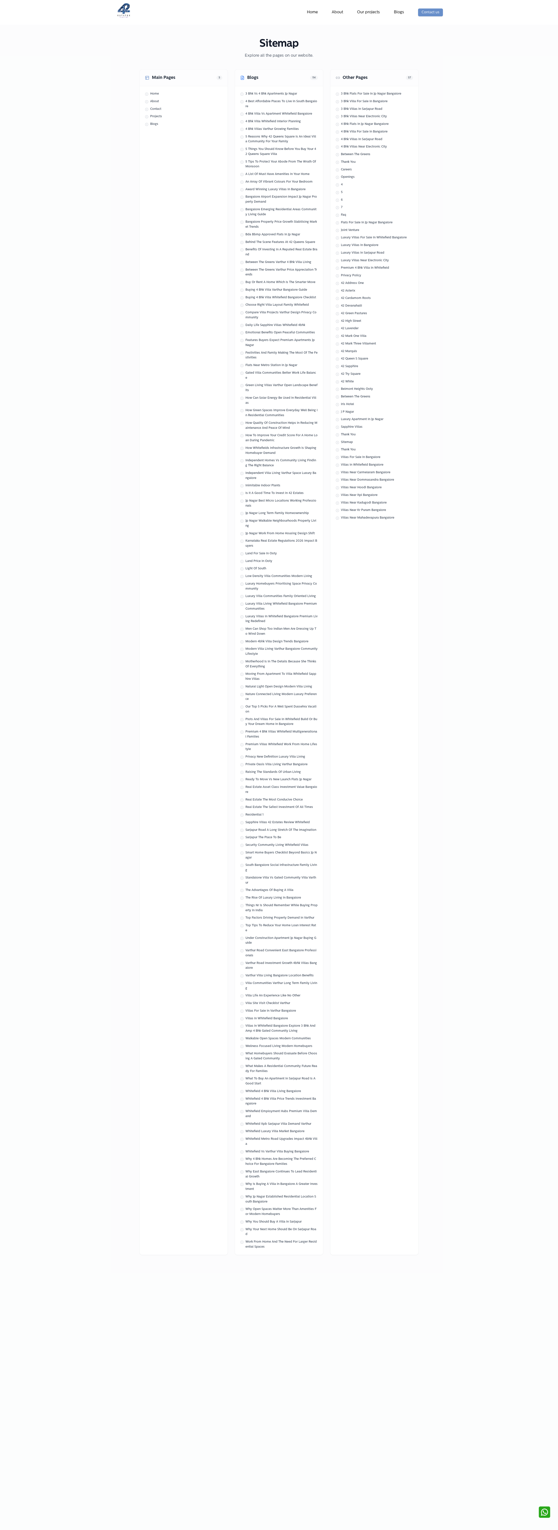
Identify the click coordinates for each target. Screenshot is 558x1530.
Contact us (430, 12)
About (337, 12)
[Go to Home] (125, 10)
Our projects (368, 12)
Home (312, 12)
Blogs (399, 12)
